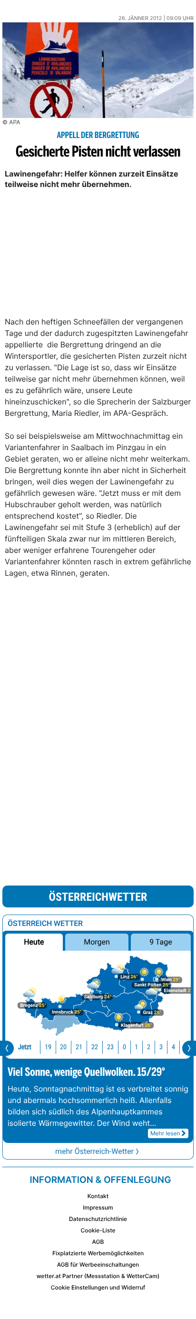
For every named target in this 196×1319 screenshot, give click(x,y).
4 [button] (173, 1047)
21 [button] (79, 1047)
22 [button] (94, 1047)
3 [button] (161, 1047)
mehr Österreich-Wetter (94, 1151)
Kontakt (98, 1196)
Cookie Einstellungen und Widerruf (98, 1287)
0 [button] (124, 1047)
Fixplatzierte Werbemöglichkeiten (98, 1253)
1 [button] (136, 1047)
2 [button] (148, 1047)
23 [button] (110, 1047)
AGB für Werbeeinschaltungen (98, 1264)
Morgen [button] (97, 941)
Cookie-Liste (97, 1230)
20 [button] (63, 1047)
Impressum (98, 1207)
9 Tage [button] (160, 941)
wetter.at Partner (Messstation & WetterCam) (98, 1276)
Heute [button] (34, 941)
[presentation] (7, 1048)
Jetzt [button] (24, 1047)
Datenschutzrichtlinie (98, 1218)
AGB (98, 1241)
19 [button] (48, 1047)
